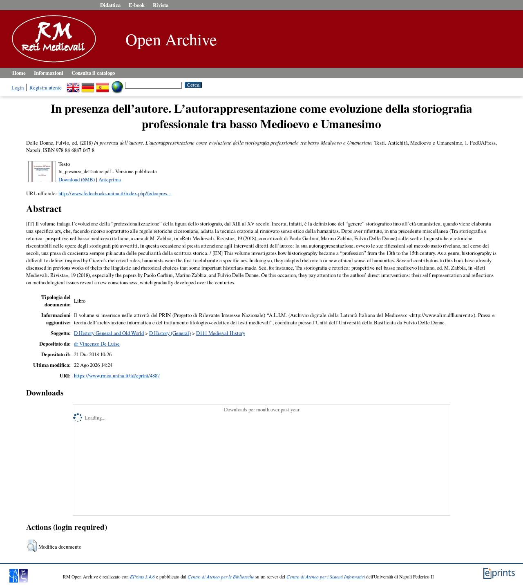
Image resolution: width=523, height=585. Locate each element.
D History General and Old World (109, 333)
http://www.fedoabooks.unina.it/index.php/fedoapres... (114, 193)
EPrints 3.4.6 (142, 577)
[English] (73, 84)
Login (17, 87)
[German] (87, 84)
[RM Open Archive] (52, 63)
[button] (32, 546)
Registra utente (45, 87)
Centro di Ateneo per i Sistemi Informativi (325, 577)
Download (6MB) (76, 179)
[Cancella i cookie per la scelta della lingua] (117, 84)
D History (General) (170, 333)
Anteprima (109, 179)
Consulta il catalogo (93, 72)
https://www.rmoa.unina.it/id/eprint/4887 (117, 375)
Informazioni (48, 72)
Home (19, 72)
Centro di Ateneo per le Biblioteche (221, 577)
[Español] (102, 84)
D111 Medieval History (220, 333)
